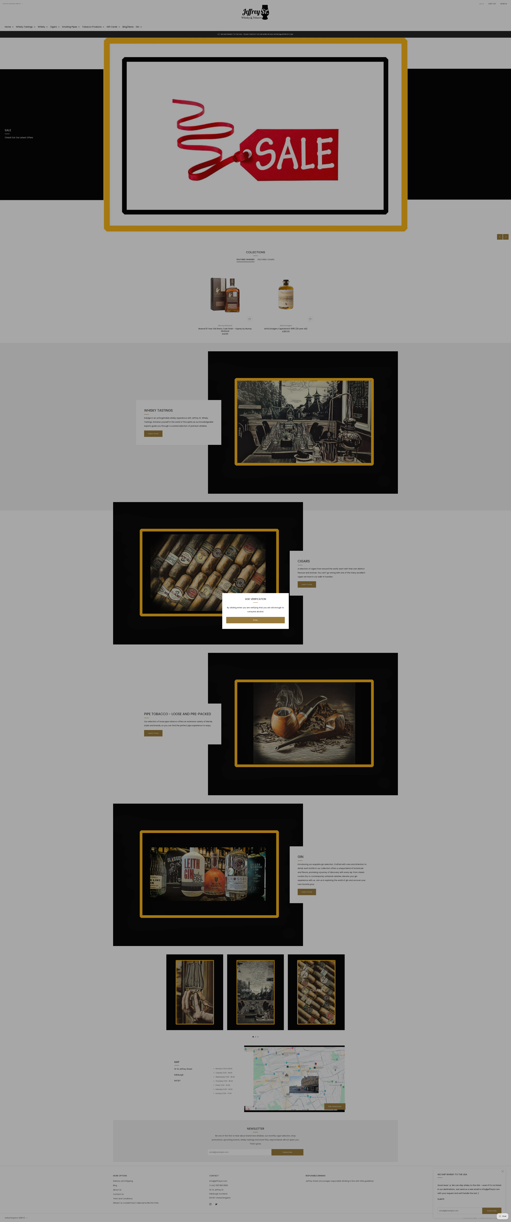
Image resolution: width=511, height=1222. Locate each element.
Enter (255, 620)
